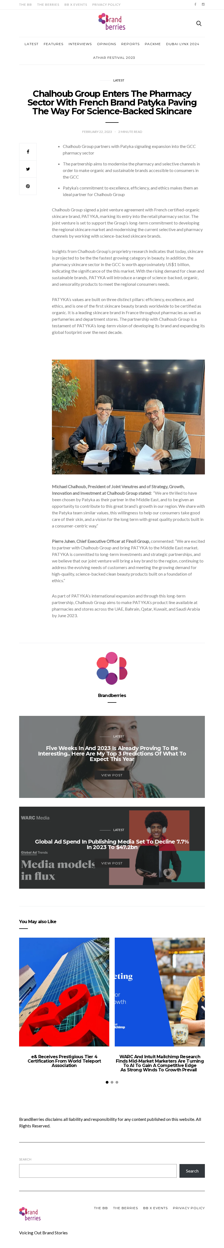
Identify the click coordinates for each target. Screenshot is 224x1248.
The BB (25, 4)
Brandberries (112, 695)
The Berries (48, 4)
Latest (32, 44)
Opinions (106, 44)
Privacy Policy (106, 4)
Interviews (80, 44)
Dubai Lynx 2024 (182, 44)
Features (53, 44)
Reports (130, 44)
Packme (153, 44)
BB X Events (75, 4)
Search (25, 1159)
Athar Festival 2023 (114, 58)
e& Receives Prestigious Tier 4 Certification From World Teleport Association (64, 1061)
